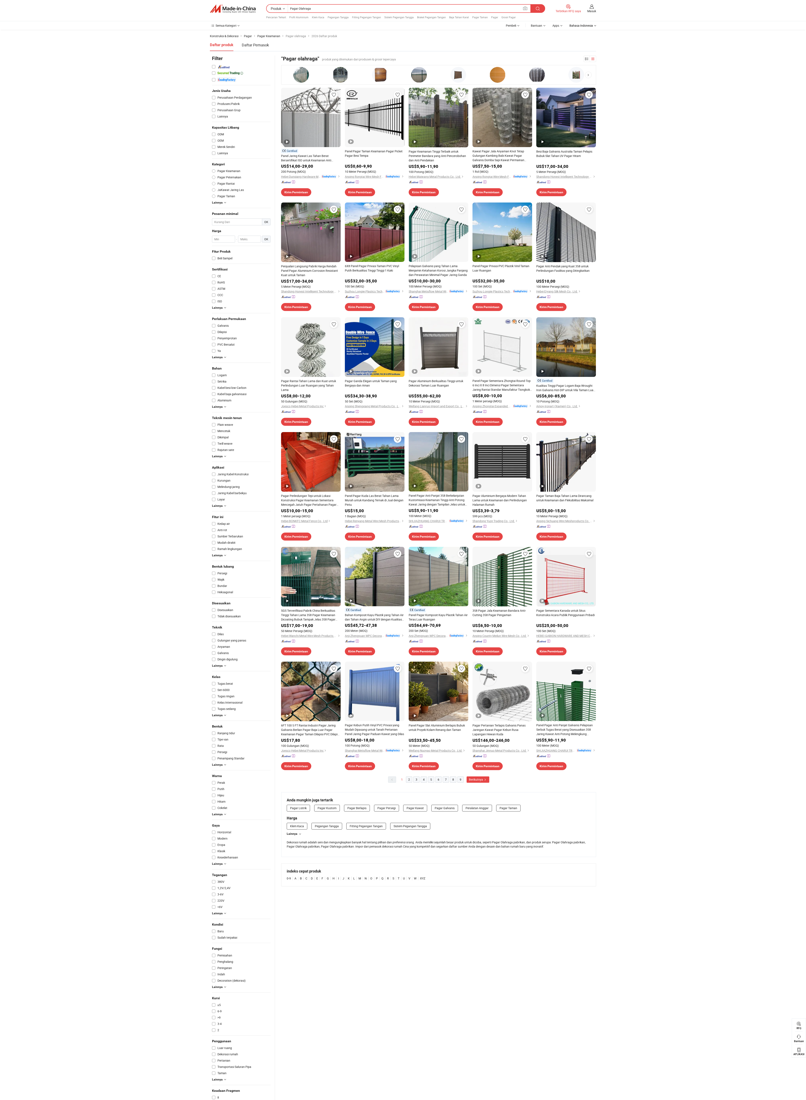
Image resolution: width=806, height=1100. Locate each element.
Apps (555, 25)
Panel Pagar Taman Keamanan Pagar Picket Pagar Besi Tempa (374, 153)
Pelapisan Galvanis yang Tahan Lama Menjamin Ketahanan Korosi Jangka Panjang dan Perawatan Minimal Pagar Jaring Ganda (438, 270)
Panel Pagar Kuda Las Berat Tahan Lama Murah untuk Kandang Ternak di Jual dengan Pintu (374, 500)
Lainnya (292, 833)
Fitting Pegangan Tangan (366, 17)
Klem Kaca (318, 17)
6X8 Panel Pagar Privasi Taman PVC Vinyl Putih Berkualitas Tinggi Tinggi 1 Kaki (372, 268)
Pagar (494, 17)
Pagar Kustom (327, 808)
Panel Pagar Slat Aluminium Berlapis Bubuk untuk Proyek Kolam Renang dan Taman (437, 727)
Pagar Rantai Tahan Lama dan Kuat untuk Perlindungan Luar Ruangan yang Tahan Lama (308, 385)
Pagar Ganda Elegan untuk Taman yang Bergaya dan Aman (371, 383)
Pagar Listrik (298, 808)
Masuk (591, 11)
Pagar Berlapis (356, 808)
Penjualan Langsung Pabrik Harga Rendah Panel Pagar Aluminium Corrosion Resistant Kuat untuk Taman (309, 270)
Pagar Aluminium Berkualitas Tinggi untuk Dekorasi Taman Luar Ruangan (436, 383)
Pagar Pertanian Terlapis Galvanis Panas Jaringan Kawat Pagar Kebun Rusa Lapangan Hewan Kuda (499, 729)
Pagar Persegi (386, 808)
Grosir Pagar (508, 17)
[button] (588, 75)
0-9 (289, 878)
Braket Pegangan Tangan (431, 17)
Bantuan (536, 25)
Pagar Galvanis (445, 808)
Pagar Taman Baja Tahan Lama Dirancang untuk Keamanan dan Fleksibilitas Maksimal (564, 498)
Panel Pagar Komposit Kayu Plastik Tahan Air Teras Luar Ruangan (438, 617)
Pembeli (511, 25)
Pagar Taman (480, 17)
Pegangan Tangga (338, 17)
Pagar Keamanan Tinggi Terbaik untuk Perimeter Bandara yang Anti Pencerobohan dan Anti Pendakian (437, 155)
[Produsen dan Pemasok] (233, 8)
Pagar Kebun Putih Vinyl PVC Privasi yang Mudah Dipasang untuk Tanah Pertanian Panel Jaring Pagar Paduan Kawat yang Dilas (374, 729)
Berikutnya (476, 779)
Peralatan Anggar (477, 808)
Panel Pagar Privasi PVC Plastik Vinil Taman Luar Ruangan (500, 268)
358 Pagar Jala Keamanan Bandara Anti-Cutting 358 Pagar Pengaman (499, 613)
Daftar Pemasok (255, 44)
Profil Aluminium (299, 17)
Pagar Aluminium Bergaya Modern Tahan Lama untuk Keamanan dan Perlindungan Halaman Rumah (499, 500)
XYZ (422, 878)
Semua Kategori (226, 25)
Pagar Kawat (415, 808)
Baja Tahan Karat (459, 17)
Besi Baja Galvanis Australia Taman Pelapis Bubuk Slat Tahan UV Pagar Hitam (564, 153)
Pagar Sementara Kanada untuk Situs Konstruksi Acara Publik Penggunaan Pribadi (565, 613)
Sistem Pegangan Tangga (399, 17)
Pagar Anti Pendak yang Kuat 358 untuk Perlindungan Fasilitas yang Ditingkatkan (563, 268)
